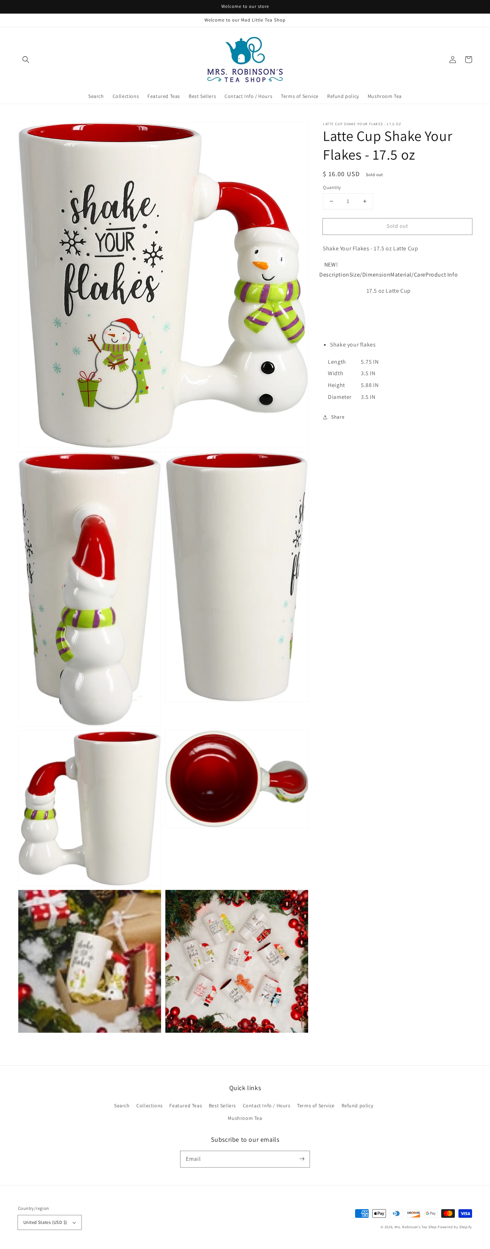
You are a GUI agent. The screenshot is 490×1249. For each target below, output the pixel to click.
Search (122, 1105)
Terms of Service (316, 1105)
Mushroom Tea (245, 1118)
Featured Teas (185, 1105)
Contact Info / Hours (267, 1105)
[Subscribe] (302, 1159)
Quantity (332, 187)
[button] (26, 59)
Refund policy (357, 1105)
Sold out (397, 225)
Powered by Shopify (455, 1227)
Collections (149, 1105)
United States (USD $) (45, 1222)
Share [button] (337, 417)
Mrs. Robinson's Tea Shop (416, 1227)
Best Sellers (222, 1105)
